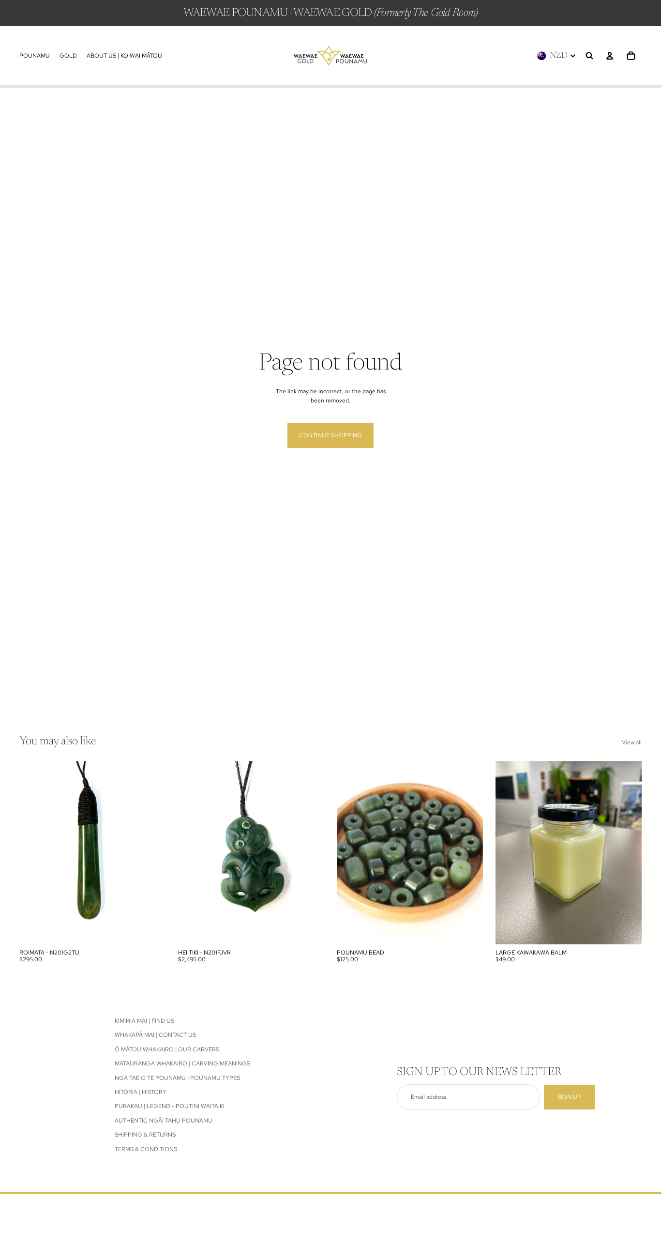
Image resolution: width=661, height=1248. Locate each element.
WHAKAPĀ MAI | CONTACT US (155, 1035)
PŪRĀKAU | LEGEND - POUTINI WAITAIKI (170, 1106)
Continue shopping (330, 435)
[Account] (609, 55)
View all (632, 742)
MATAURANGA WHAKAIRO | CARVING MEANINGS (182, 1063)
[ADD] (150, 929)
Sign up (569, 1097)
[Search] (589, 55)
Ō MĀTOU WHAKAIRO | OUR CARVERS (167, 1049)
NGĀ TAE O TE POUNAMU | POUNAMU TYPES (177, 1077)
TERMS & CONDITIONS (146, 1149)
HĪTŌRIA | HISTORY (140, 1092)
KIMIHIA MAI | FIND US (144, 1021)
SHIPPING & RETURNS (145, 1135)
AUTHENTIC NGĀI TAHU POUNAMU (163, 1120)
